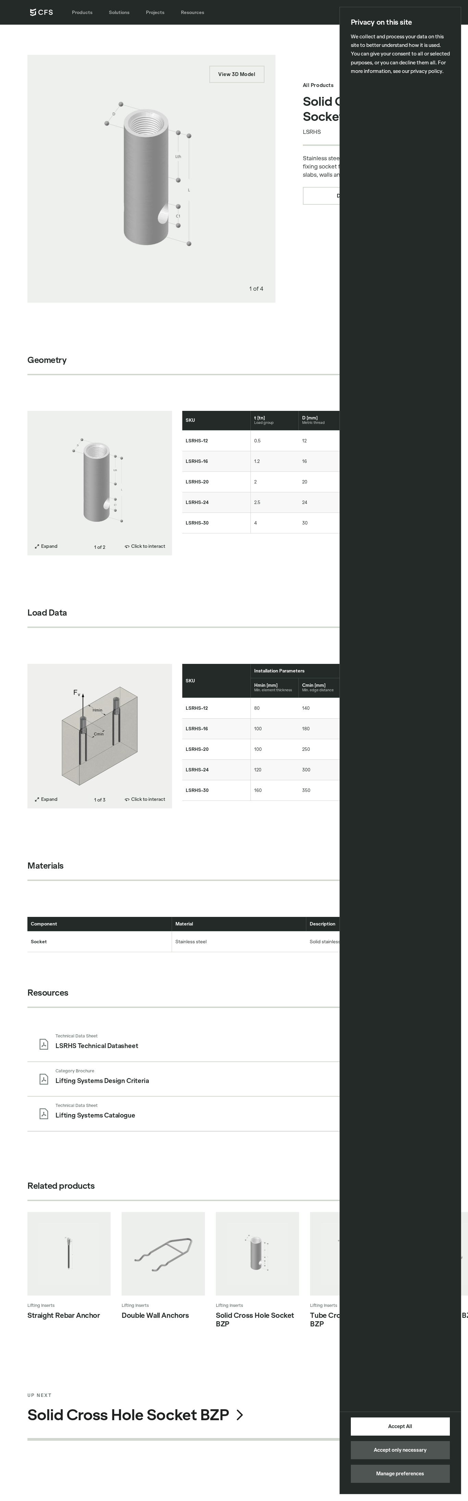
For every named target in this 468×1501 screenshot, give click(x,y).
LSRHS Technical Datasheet (97, 1046)
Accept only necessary (400, 1450)
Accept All (400, 1426)
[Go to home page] (41, 12)
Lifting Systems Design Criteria (102, 1081)
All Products (318, 85)
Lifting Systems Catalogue (95, 1115)
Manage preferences (400, 1474)
